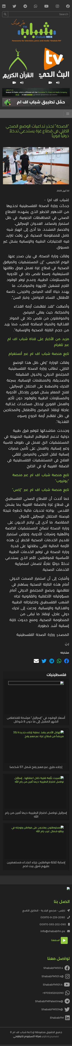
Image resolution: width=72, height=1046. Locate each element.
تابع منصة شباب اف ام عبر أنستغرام (38, 353)
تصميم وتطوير (36, 1036)
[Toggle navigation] (68, 113)
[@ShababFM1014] (14, 6)
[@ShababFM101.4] (57, 6)
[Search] (5, 14)
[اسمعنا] (58, 83)
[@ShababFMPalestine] (25, 6)
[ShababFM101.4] (68, 6)
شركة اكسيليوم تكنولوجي (27, 1036)
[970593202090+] (35, 6)
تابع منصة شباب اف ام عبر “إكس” (40, 489)
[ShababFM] (4, 6)
